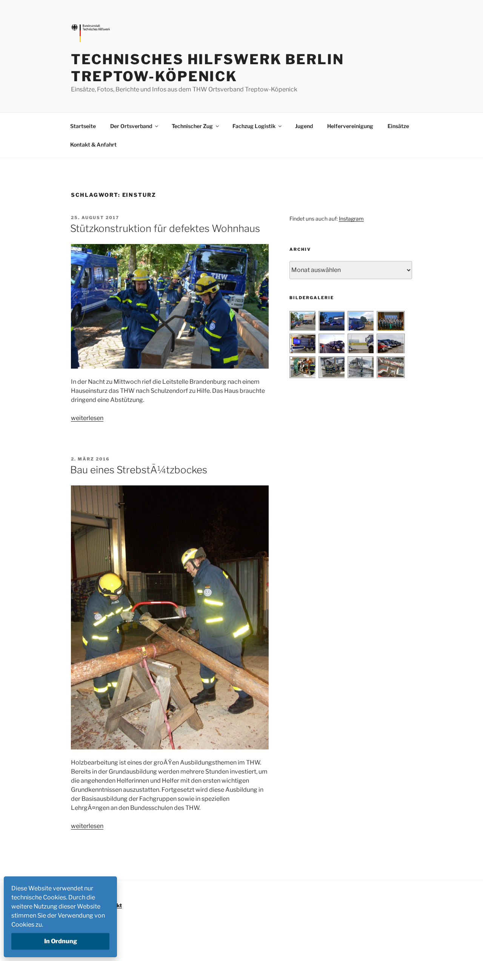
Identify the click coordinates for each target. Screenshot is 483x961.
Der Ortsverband (131, 126)
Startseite (83, 126)
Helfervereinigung (350, 126)
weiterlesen (87, 418)
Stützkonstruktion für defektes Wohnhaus (165, 228)
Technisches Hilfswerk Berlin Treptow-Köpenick (207, 68)
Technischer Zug (192, 126)
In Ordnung (60, 941)
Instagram (351, 218)
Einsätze (398, 126)
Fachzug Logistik (253, 126)
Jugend (304, 126)
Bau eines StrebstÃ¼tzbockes (138, 470)
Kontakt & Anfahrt (93, 144)
